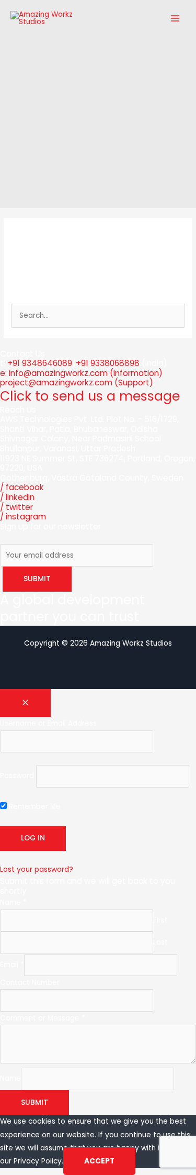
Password (17, 776)
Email (12, 965)
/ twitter (16, 507)
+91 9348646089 (39, 363)
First (160, 920)
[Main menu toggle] (175, 18)
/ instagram (23, 516)
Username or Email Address (48, 723)
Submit (34, 1102)
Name (13, 902)
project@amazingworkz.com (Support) (76, 382)
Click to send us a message (90, 396)
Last (160, 942)
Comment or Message (42, 1018)
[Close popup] (25, 703)
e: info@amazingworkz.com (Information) (81, 373)
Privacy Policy (38, 1161)
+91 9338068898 (108, 363)
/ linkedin (17, 497)
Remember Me (34, 807)
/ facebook (22, 487)
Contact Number (30, 983)
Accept (99, 1161)
